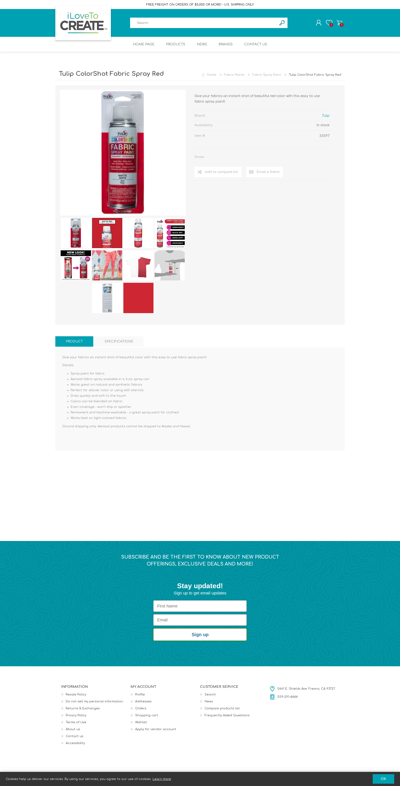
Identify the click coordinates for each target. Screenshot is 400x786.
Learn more (162, 779)
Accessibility (75, 743)
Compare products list (222, 708)
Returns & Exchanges (83, 708)
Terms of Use (76, 722)
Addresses (143, 701)
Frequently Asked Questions (227, 715)
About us (73, 729)
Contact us (74, 736)
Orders (140, 708)
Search (210, 694)
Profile (140, 694)
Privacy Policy (76, 715)
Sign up (200, 634)
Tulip (326, 115)
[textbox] (203, 23)
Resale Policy (76, 694)
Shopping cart (339, 23)
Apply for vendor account (155, 729)
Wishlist (141, 722)
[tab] (74, 341)
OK (383, 779)
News (209, 701)
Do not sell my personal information (94, 701)
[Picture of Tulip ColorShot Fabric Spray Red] (76, 233)
